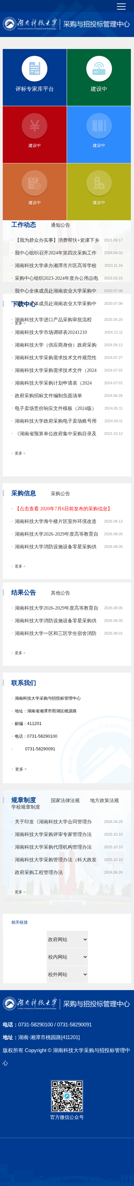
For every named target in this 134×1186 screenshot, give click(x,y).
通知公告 (60, 225)
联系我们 (23, 682)
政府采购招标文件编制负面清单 (48, 395)
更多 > (20, 323)
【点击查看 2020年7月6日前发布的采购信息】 (63, 508)
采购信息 (23, 493)
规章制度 (23, 800)
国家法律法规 (65, 800)
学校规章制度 (25, 807)
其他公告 (60, 593)
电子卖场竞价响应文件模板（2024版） (56, 408)
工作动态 (23, 224)
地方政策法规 (104, 800)
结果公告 (23, 592)
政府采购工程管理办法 (39, 872)
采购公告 (60, 493)
